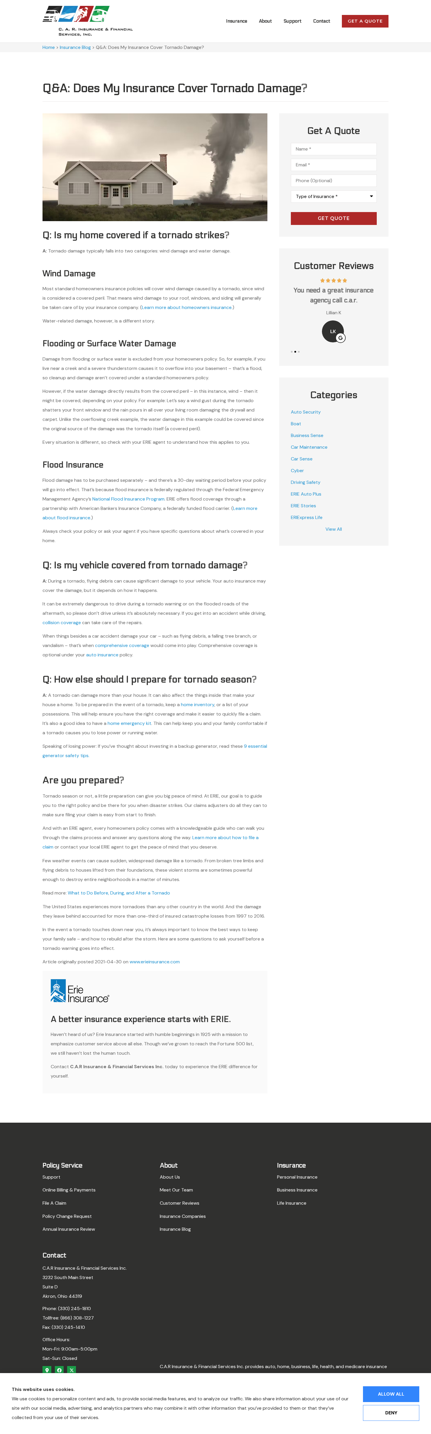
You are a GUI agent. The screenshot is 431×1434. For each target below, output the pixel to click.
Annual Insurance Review (69, 1229)
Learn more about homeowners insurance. (187, 307)
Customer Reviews (179, 1203)
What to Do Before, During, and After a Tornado (119, 893)
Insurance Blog (75, 47)
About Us (170, 1177)
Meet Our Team (176, 1190)
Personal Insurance (297, 1177)
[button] (292, 352)
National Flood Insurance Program (128, 499)
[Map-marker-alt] (47, 1370)
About (265, 21)
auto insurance (102, 655)
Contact (321, 21)
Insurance (236, 21)
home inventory (197, 704)
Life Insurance (291, 1203)
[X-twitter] (71, 1370)
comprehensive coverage (122, 645)
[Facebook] (59, 1370)
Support (292, 21)
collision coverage (62, 622)
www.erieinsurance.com (155, 962)
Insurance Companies (183, 1216)
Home (49, 47)
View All (333, 529)
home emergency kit (129, 723)
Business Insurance (297, 1190)
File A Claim (54, 1203)
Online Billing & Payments (69, 1190)
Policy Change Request (67, 1216)
